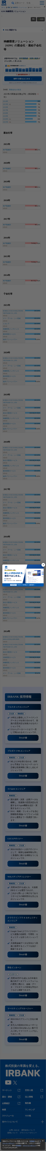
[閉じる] (43, 565)
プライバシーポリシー (29, 1145)
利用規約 (32, 1141)
